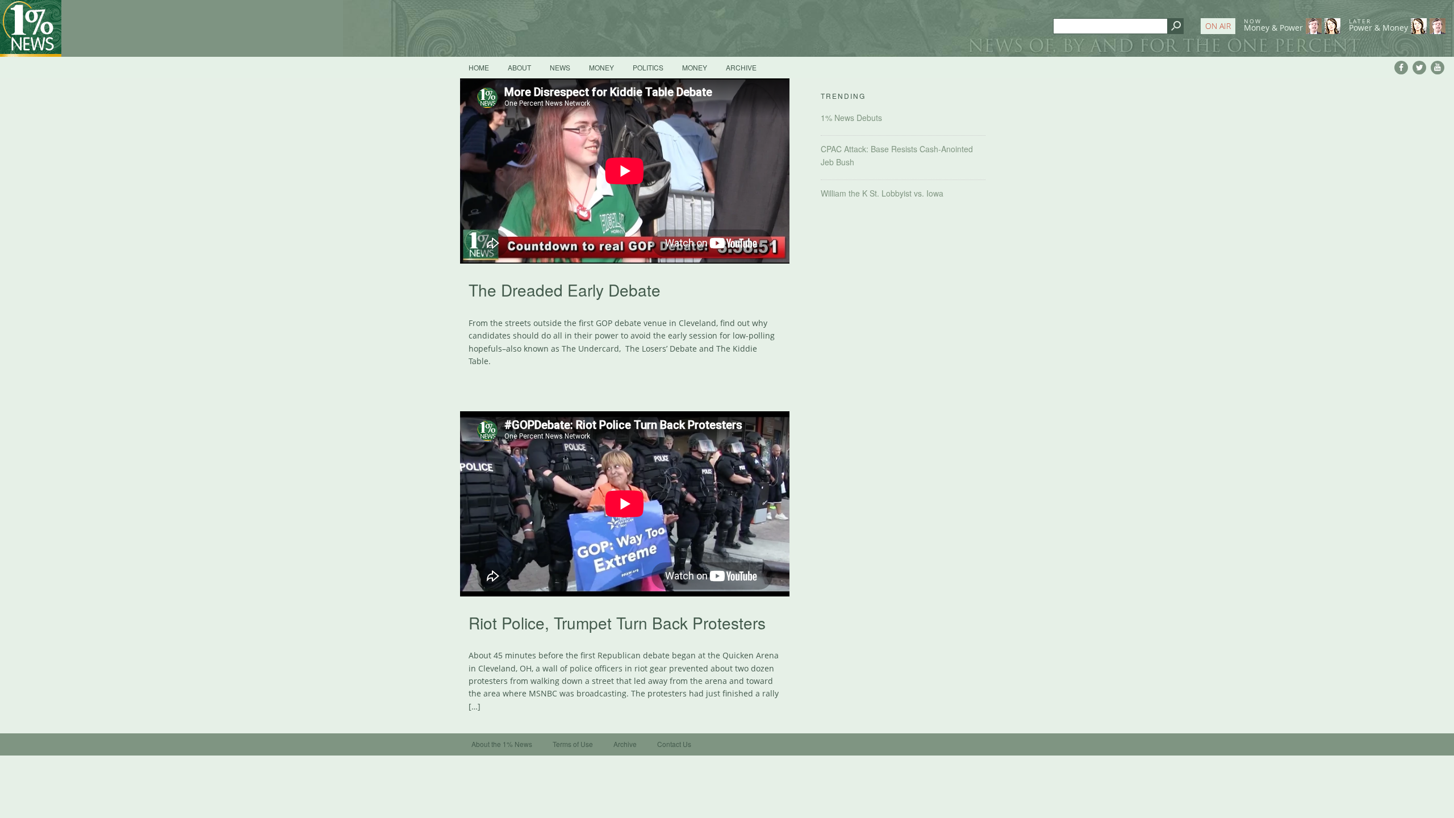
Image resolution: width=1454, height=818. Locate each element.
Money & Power (1273, 25)
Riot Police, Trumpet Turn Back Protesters (617, 622)
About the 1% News (501, 744)
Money (601, 67)
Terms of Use (573, 744)
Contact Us (674, 744)
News (560, 67)
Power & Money (1378, 25)
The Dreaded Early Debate (565, 289)
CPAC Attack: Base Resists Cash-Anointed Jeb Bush (897, 155)
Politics (648, 67)
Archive (741, 67)
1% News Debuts (851, 117)
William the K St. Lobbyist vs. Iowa (882, 193)
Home (479, 67)
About (519, 67)
